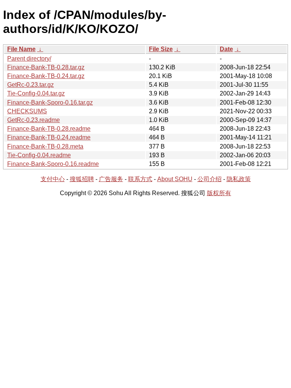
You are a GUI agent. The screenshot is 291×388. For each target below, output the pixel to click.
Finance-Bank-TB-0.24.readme (49, 137)
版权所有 (219, 193)
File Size (161, 49)
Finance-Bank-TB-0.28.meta (45, 146)
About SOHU (174, 179)
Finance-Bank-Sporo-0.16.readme (53, 164)
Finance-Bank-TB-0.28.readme (49, 128)
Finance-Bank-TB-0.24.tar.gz (45, 76)
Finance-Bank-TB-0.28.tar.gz (45, 67)
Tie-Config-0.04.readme (39, 155)
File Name (21, 49)
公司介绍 (209, 179)
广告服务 (111, 179)
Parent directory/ (29, 58)
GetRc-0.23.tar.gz (30, 84)
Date (226, 49)
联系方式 (140, 179)
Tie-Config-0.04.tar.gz (36, 93)
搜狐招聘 (82, 179)
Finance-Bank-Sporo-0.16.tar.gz (50, 102)
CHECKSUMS (27, 111)
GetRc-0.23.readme (33, 120)
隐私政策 (239, 179)
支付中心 (53, 179)
